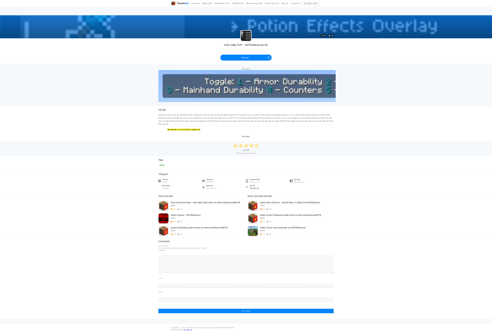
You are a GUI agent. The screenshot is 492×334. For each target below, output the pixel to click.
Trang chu (195, 3)
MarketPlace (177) (222, 3)
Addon (162, 165)
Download (245, 58)
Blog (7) (285, 3)
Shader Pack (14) (272, 3)
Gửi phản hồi (254, 188)
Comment (162, 250)
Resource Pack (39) (254, 3)
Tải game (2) (296, 3)
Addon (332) (207, 3)
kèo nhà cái (187, 330)
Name (161, 278)
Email (160, 292)
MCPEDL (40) (238, 3)
